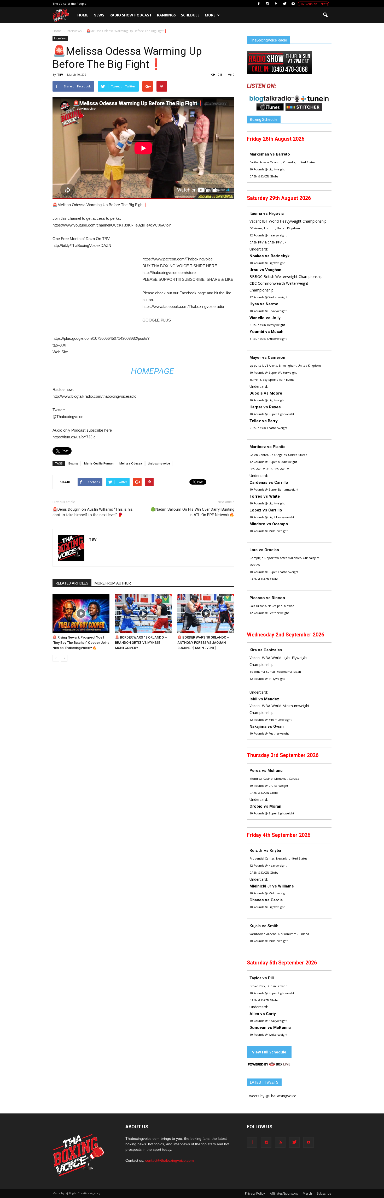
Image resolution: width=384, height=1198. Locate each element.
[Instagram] (267, 4)
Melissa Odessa (130, 463)
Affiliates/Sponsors (284, 1193)
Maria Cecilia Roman (99, 463)
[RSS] (276, 4)
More (210, 15)
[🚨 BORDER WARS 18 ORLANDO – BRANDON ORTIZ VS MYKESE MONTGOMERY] (143, 613)
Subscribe (324, 1193)
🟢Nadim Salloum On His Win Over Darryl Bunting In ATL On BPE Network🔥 (192, 512)
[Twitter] (284, 4)
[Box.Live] (269, 1065)
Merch (307, 1193)
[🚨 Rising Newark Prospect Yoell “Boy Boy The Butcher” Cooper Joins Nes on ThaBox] (81, 613)
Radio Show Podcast (130, 15)
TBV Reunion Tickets (313, 4)
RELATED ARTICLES (72, 583)
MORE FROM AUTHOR (113, 583)
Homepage (152, 371)
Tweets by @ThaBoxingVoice (271, 1095)
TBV (60, 74)
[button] (325, 15)
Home (82, 15)
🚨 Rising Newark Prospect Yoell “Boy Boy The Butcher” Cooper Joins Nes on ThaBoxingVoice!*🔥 (81, 642)
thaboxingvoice (159, 463)
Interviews (60, 38)
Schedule (190, 15)
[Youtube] (293, 4)
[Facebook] (259, 4)
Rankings (166, 15)
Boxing (73, 463)
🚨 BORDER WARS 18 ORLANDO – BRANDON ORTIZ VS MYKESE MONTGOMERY (141, 642)
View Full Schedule (269, 1052)
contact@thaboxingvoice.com (169, 1160)
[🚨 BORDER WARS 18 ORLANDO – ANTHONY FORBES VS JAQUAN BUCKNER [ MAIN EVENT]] (205, 613)
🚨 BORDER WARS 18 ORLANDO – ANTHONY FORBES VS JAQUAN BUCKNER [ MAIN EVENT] (203, 642)
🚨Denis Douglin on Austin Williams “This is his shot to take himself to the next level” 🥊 (93, 512)
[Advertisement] (96, 294)
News (99, 15)
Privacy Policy (255, 1193)
